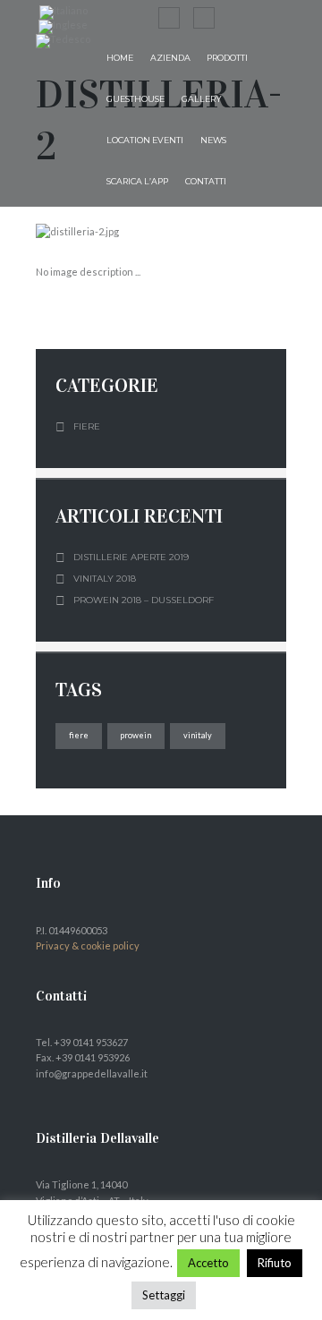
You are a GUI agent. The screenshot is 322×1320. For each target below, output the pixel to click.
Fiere (86, 426)
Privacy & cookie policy (88, 945)
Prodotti (227, 58)
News (213, 140)
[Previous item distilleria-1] (98, 231)
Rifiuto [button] (275, 1263)
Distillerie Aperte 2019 (131, 557)
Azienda (170, 58)
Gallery (202, 99)
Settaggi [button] (163, 1295)
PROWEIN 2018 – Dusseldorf (143, 600)
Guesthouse (135, 99)
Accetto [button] (208, 1263)
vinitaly (197, 735)
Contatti (205, 181)
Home (119, 58)
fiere (79, 735)
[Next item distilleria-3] (223, 231)
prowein (135, 735)
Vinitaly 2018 (104, 578)
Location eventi (144, 140)
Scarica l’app (137, 181)
